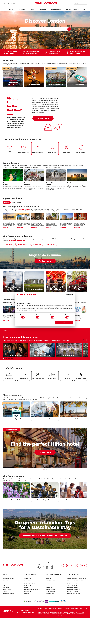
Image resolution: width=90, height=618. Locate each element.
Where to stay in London (8, 593)
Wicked (26, 587)
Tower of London (50, 585)
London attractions (7, 584)
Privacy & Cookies (83, 608)
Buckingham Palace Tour (73, 587)
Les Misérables (27, 591)
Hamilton (26, 593)
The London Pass (50, 593)
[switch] (37, 317)
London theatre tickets (8, 582)
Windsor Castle (49, 587)
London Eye (48, 578)
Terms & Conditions (74, 608)
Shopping (5, 591)
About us (45, 608)
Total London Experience (73, 584)
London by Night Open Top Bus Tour (75, 582)
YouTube (67, 565)
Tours (13, 202)
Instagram (72, 565)
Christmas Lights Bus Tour (73, 593)
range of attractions (24, 209)
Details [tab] (45, 299)
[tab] (7, 202)
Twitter (81, 565)
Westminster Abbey (50, 589)
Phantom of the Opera (29, 582)
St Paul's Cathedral (50, 591)
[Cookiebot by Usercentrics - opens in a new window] (67, 295)
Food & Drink (6, 587)
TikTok (62, 565)
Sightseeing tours (7, 585)
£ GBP (13, 3)
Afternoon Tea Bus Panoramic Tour (75, 585)
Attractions (6, 202)
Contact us (40, 608)
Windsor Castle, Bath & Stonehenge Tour (77, 578)
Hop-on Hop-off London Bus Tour (75, 580)
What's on (5, 580)
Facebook (85, 565)
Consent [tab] (25, 299)
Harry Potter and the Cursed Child (32, 589)
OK (64, 322)
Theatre (19, 202)
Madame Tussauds (50, 582)
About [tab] (64, 299)
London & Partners (8, 611)
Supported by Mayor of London (25, 611)
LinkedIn (76, 565)
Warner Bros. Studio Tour (73, 591)
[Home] (5, 9)
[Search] (86, 3)
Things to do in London (8, 578)
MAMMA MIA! (27, 580)
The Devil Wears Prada (29, 584)
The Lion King (27, 578)
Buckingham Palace (50, 580)
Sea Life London (49, 584)
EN (6, 3)
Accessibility (66, 608)
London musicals (7, 589)
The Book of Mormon (29, 585)
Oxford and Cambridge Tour (73, 589)
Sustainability (59, 608)
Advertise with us (52, 608)
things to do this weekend (17, 241)
